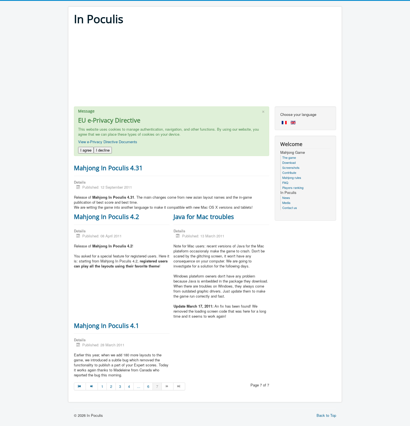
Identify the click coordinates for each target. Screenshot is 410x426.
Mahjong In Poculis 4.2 (106, 216)
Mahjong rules (291, 177)
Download (289, 162)
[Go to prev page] (92, 386)
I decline (103, 150)
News (286, 197)
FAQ (285, 182)
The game (289, 157)
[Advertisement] (205, 67)
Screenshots (291, 167)
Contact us (289, 207)
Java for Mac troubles (203, 216)
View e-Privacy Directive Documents (107, 141)
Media (286, 202)
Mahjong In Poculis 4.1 (106, 325)
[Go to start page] (80, 386)
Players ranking (292, 187)
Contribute (289, 172)
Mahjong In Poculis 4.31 (108, 168)
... (138, 386)
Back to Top (326, 415)
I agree (85, 150)
